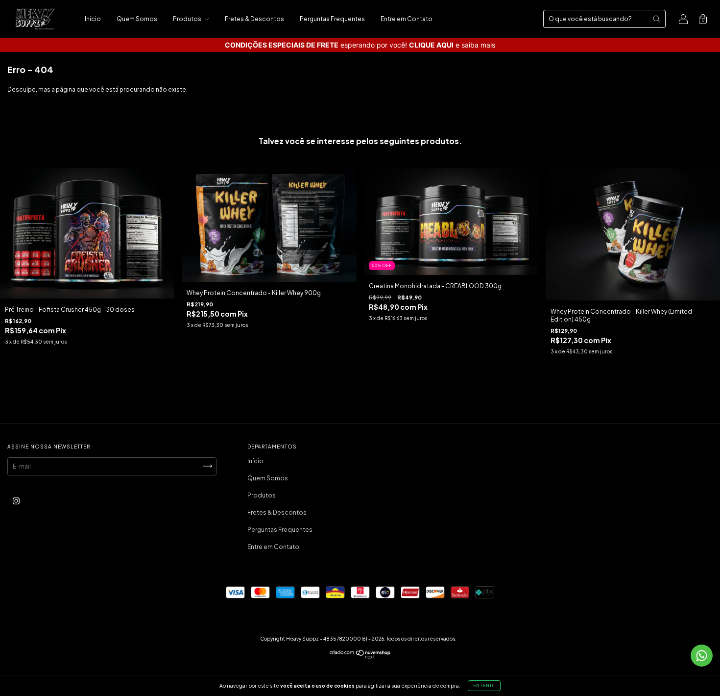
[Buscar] (656, 18)
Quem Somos (137, 19)
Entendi (484, 685)
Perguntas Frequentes (332, 19)
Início (93, 19)
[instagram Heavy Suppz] (16, 500)
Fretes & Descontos (254, 19)
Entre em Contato (406, 19)
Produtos (187, 19)
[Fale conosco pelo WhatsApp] (702, 656)
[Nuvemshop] (360, 656)
